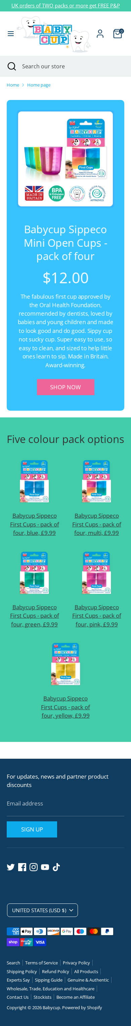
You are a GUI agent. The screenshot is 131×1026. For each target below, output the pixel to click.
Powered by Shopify (82, 1007)
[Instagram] (34, 867)
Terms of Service (41, 963)
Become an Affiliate (75, 997)
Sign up (32, 829)
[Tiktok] (56, 867)
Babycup (51, 1007)
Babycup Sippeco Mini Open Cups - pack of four (65, 242)
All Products (86, 971)
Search (13, 963)
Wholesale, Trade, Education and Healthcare (50, 989)
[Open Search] (11, 66)
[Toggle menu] (8, 33)
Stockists (42, 997)
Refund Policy (55, 971)
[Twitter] (11, 867)
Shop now (65, 387)
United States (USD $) (39, 910)
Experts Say (18, 980)
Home (13, 85)
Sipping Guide (48, 980)
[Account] (100, 31)
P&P (115, 5)
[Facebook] (22, 867)
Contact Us (18, 997)
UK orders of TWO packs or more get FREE (60, 5)
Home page (38, 85)
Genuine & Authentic (88, 980)
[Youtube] (45, 867)
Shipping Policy (22, 971)
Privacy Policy (76, 963)
